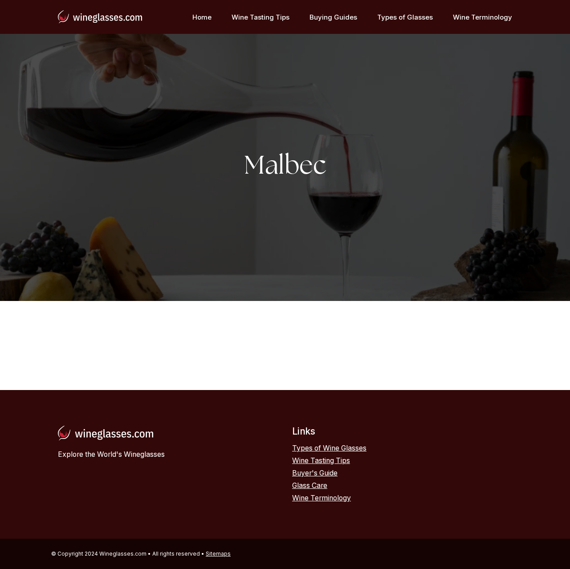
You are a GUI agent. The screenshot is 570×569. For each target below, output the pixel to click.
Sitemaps (218, 553)
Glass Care (309, 485)
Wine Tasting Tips (260, 17)
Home (202, 17)
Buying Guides (333, 17)
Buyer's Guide (315, 473)
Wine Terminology (482, 17)
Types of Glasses (405, 17)
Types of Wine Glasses (329, 448)
